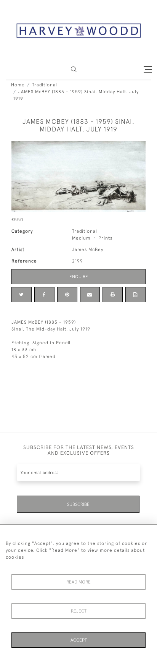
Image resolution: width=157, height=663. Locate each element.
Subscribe (78, 504)
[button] (74, 69)
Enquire (78, 276)
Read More (78, 582)
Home (18, 85)
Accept (78, 640)
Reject (79, 611)
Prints (105, 238)
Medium (81, 238)
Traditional (44, 85)
